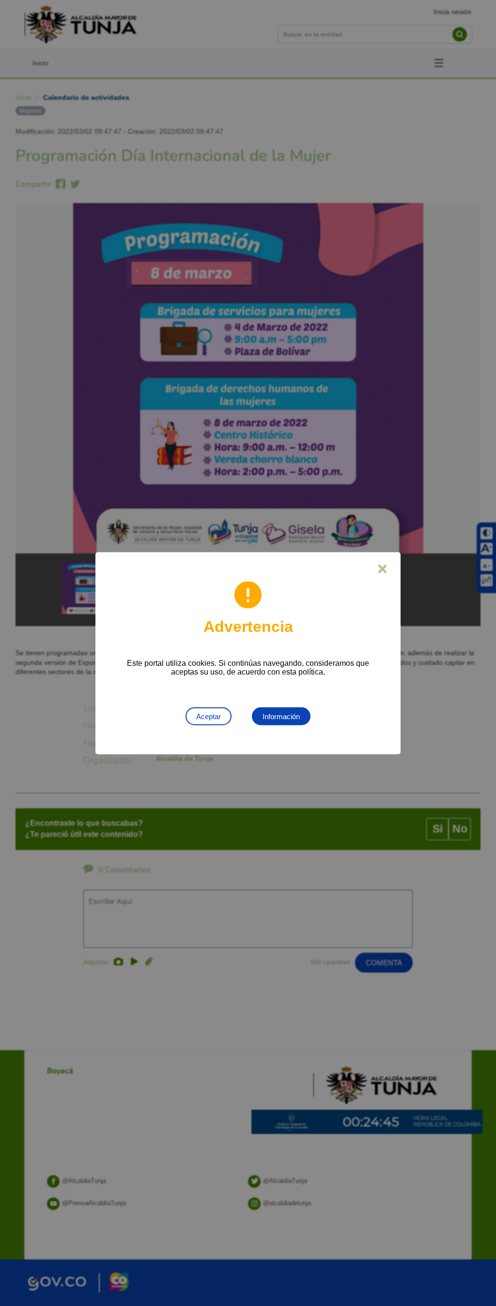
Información (281, 716)
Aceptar (208, 716)
